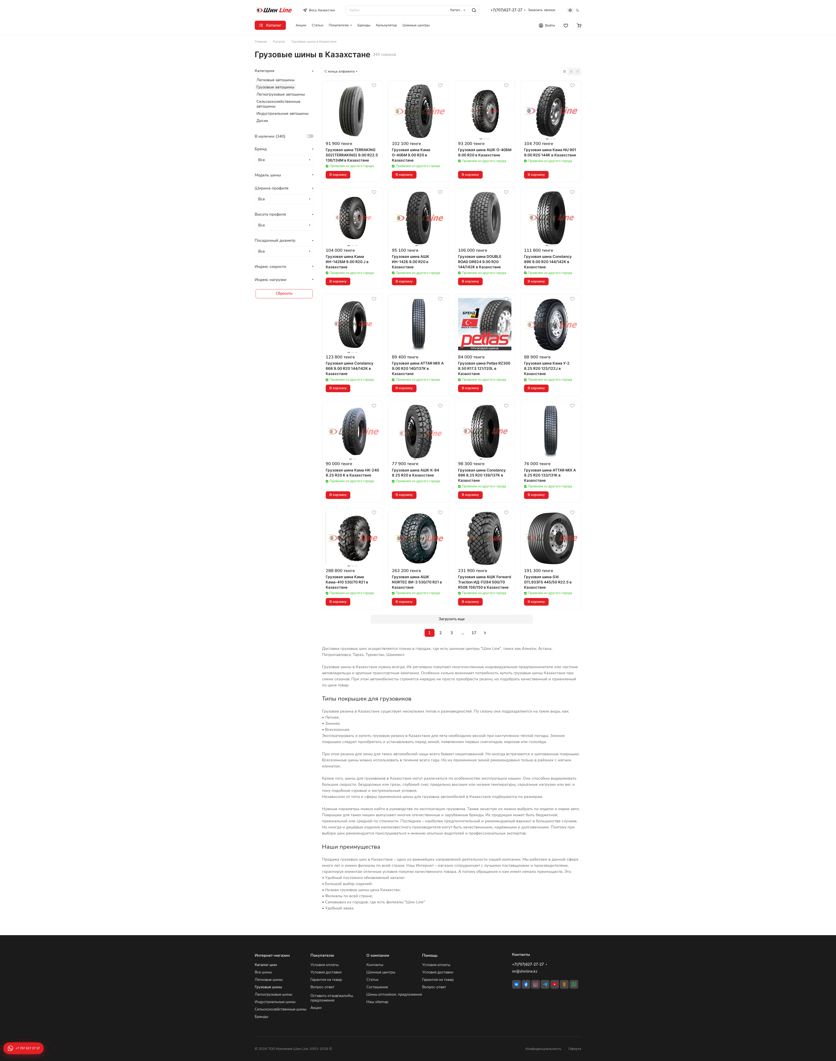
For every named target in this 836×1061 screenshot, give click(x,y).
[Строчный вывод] (571, 71)
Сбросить (284, 293)
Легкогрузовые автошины (280, 94)
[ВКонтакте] (516, 984)
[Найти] (474, 10)
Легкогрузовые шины (273, 994)
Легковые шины (269, 979)
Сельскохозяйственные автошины (278, 104)
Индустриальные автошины (282, 113)
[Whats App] (574, 984)
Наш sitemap (377, 1001)
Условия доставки (326, 972)
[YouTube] (554, 984)
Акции (316, 1007)
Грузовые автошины (275, 87)
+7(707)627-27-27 (506, 10)
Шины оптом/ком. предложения (394, 994)
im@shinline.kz (524, 971)
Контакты (374, 964)
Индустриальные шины (275, 1001)
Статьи (372, 979)
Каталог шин (266, 964)
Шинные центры (380, 972)
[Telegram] (545, 984)
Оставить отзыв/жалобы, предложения (332, 998)
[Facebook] (526, 984)
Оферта (574, 1048)
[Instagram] (535, 984)
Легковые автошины (275, 80)
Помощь (430, 955)
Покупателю (322, 955)
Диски (262, 120)
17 (474, 632)
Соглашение (377, 987)
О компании (377, 955)
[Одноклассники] (564, 984)
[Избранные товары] (566, 25)
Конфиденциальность (543, 1048)
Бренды (261, 1016)
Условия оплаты (324, 964)
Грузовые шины (268, 987)
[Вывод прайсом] (577, 71)
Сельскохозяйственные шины (280, 1009)
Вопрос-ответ (322, 987)
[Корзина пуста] (579, 25)
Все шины (263, 972)
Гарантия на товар (326, 979)
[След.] (485, 633)
